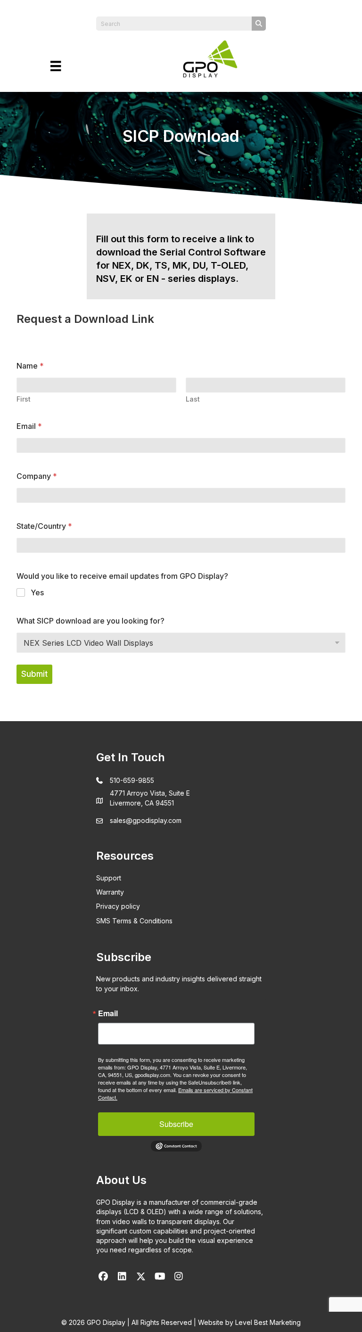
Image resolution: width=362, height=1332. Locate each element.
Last (193, 399)
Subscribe (176, 1123)
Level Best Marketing (268, 1322)
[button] (103, 1276)
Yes (37, 592)
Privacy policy (118, 906)
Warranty (110, 892)
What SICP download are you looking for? (90, 621)
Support (108, 878)
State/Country (44, 526)
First (23, 399)
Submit (34, 674)
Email (29, 426)
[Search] (259, 23)
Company (36, 476)
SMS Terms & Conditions (134, 921)
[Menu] (55, 66)
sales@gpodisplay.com (145, 820)
